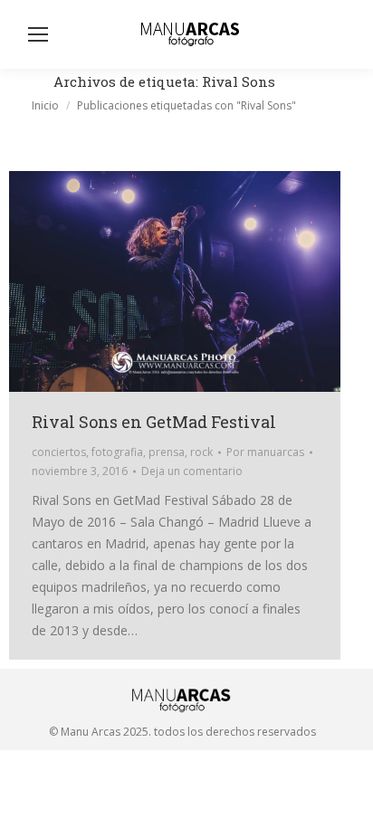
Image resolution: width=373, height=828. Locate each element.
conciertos (59, 452)
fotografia (117, 452)
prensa (166, 452)
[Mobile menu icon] (38, 34)
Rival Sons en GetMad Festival (154, 422)
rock (201, 452)
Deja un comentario (192, 471)
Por (265, 452)
